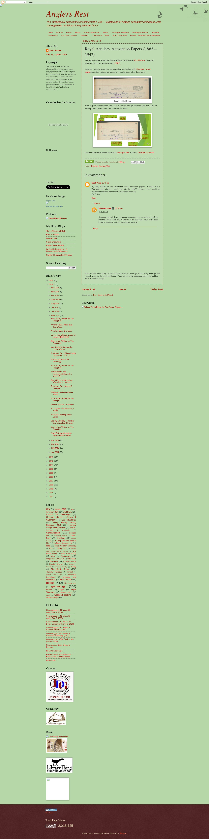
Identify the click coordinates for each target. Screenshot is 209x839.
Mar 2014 (55, 444)
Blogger (123, 833)
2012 (51, 461)
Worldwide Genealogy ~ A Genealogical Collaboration (57, 250)
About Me (59, 32)
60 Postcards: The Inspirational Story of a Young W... (61, 374)
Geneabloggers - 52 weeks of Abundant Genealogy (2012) (58, 634)
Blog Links (155, 32)
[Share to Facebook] (140, 162)
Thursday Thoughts (54, 572)
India (48, 546)
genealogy (58, 586)
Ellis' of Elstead (52, 235)
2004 (51, 493)
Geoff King (96, 183)
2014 (51, 284)
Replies (97, 203)
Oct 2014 (55, 296)
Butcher (94, 166)
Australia (67, 512)
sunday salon (66, 592)
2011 (51, 465)
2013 (51, 457)
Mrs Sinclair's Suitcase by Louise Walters (61, 348)
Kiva (50, 548)
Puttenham (71, 559)
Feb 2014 (55, 448)
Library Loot (61, 548)
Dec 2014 (55, 288)
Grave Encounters (53, 242)
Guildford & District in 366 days (59, 255)
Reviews (54, 561)
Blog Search (49, 813)
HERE (117, 63)
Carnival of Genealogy (58, 514)
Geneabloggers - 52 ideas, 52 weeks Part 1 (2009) (58, 611)
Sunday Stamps (56, 564)
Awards (105, 32)
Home (50, 32)
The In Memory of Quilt (55, 231)
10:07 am (119, 208)
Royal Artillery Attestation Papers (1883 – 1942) (61, 434)
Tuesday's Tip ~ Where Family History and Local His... (63, 354)
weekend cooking (62, 595)
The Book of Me (60, 569)
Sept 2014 (55, 300)
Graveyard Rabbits (60, 535)
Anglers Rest (67, 13)
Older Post (157, 289)
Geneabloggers (53, 532)
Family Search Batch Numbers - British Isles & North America (59, 655)
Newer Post (88, 289)
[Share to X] (137, 162)
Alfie (72, 509)
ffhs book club (70, 583)
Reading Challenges (54, 651)
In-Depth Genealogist (63, 543)
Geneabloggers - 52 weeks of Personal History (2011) (58, 629)
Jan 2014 (55, 452)
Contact (69, 32)
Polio (53, 556)
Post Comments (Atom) (103, 295)
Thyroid (70, 572)
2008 (51, 477)
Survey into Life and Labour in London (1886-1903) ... (63, 336)
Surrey (73, 567)
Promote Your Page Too (54, 206)
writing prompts (52, 597)
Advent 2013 (60, 509)
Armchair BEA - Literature (61, 331)
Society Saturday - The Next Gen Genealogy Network (62, 422)
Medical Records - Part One (62, 405)
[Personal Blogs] (51, 810)
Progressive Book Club (55, 559)
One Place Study (68, 553)
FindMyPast (139, 60)
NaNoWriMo (51, 660)
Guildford (61, 538)
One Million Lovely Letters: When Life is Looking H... (62, 381)
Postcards (66, 556)
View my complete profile (56, 54)
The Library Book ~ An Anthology (60, 360)
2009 (51, 473)
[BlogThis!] (135, 162)
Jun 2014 (55, 311)
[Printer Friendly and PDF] (89, 162)
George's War (123, 152)
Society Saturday (69, 561)
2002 (51, 497)
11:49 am (105, 183)
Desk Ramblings (69, 520)
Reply (94, 198)
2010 (51, 469)
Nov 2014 (55, 292)
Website (77, 32)
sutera (48, 595)
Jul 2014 (55, 307)
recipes (61, 589)
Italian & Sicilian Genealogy (65, 546)
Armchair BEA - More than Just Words (61, 326)
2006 (51, 485)
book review (66, 579)
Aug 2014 (55, 304)
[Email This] (132, 162)
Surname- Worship (61, 567)
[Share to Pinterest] (143, 162)
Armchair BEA (52, 512)
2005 (51, 489)
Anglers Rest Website (55, 245)
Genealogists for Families (120, 32)
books (50, 582)
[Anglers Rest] (47, 204)
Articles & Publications (91, 32)
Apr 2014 (55, 440)
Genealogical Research (140, 32)
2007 (51, 481)
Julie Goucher (105, 208)
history (49, 589)
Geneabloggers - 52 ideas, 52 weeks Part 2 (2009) (58, 617)
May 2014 (55, 315)
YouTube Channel (145, 152)
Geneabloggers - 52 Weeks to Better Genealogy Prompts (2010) (60, 623)
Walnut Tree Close (54, 574)
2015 (51, 280)
